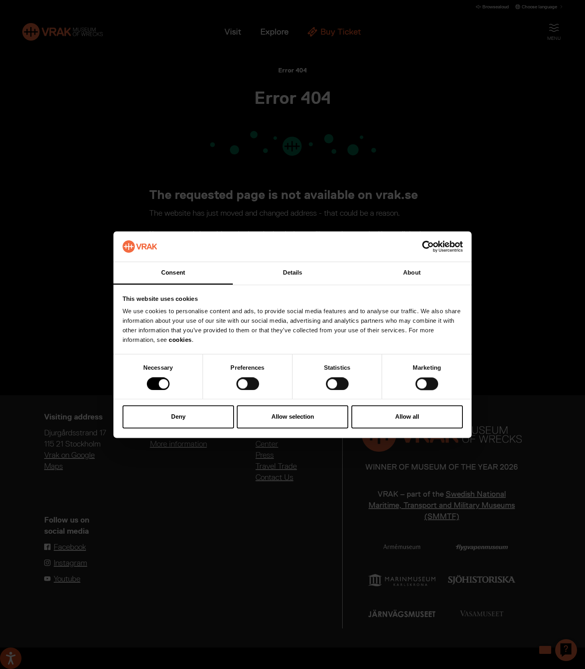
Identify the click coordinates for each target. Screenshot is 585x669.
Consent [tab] (173, 272)
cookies (180, 340)
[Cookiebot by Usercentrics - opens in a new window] (428, 246)
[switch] (247, 383)
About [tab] (412, 272)
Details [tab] (292, 272)
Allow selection (292, 416)
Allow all (407, 416)
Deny (178, 416)
